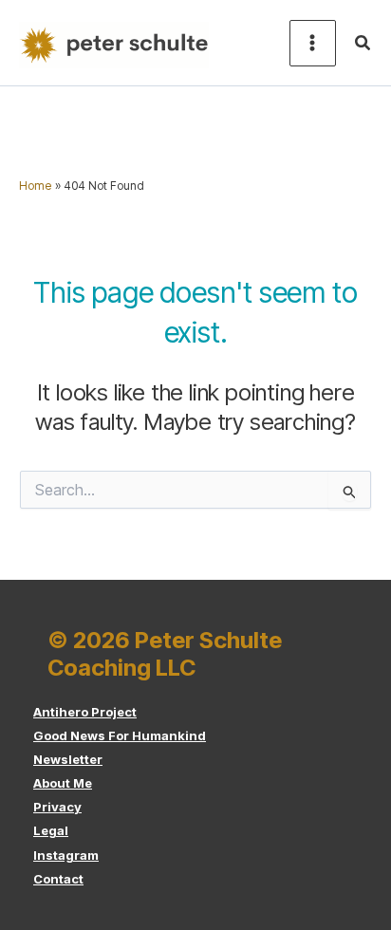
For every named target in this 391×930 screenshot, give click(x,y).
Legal (50, 830)
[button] (363, 43)
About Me (62, 782)
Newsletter (67, 759)
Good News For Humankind (119, 735)
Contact (58, 878)
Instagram (66, 855)
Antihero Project (85, 711)
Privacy (57, 806)
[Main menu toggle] (312, 43)
